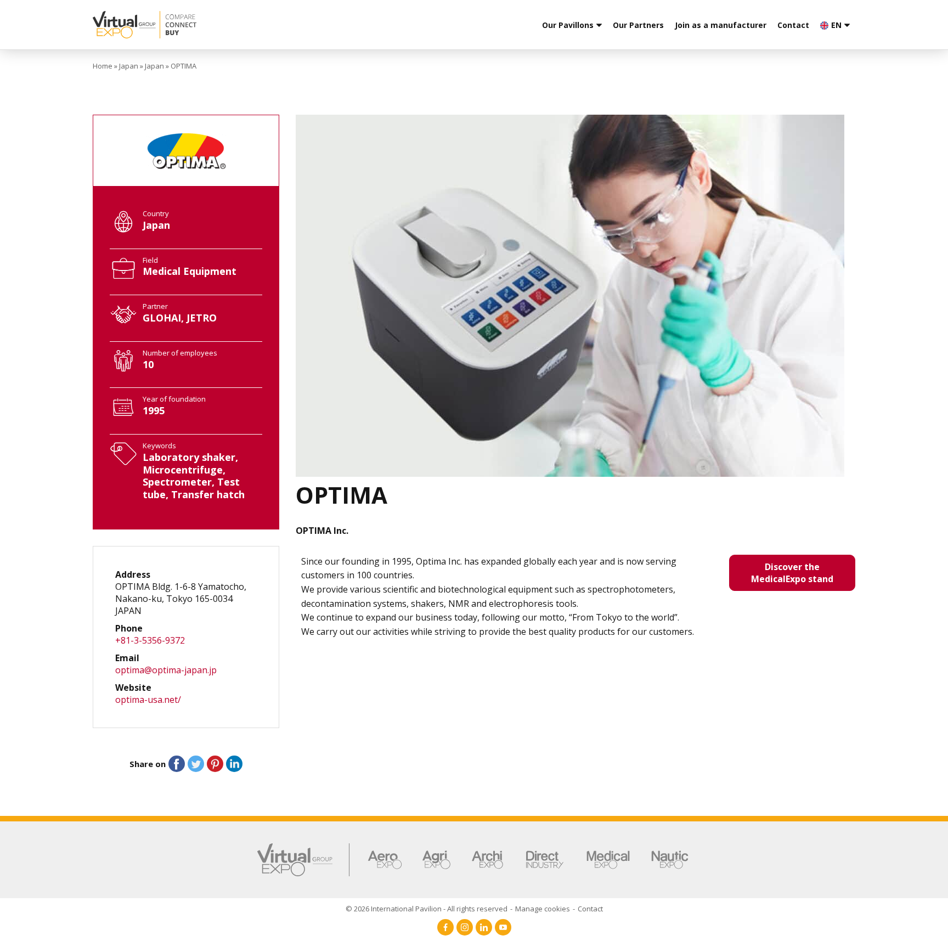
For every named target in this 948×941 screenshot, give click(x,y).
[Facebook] (445, 927)
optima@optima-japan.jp (166, 670)
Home (102, 66)
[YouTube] (503, 927)
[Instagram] (464, 927)
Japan (128, 66)
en (836, 25)
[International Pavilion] (227, 24)
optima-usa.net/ (148, 700)
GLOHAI (162, 317)
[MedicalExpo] (608, 860)
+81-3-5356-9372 (150, 640)
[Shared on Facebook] (176, 764)
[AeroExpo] (385, 860)
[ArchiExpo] (487, 860)
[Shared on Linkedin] (234, 764)
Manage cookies (542, 909)
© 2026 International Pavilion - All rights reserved (426, 909)
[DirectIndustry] (544, 860)
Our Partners (638, 25)
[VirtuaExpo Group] (303, 859)
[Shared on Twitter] (196, 764)
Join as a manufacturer (720, 25)
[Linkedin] (484, 927)
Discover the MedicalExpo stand (792, 573)
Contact (793, 25)
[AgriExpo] (436, 860)
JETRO (202, 317)
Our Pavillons (568, 25)
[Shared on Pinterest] (215, 764)
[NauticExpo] (670, 860)
